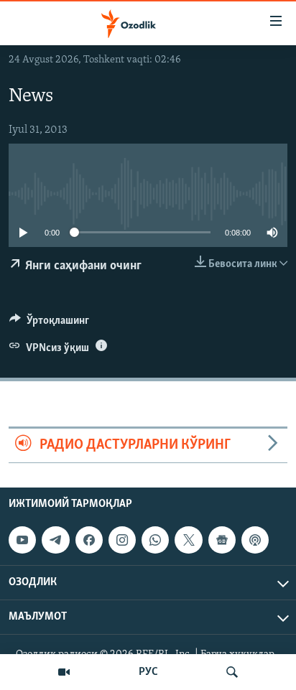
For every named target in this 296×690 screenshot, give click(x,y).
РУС (148, 672)
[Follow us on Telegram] (55, 540)
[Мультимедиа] (63, 672)
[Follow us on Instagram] (122, 540)
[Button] (49, 323)
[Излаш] (232, 672)
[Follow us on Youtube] (22, 540)
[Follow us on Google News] (222, 540)
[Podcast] (255, 540)
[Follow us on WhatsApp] (155, 540)
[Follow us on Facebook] (89, 540)
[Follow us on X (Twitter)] (188, 540)
